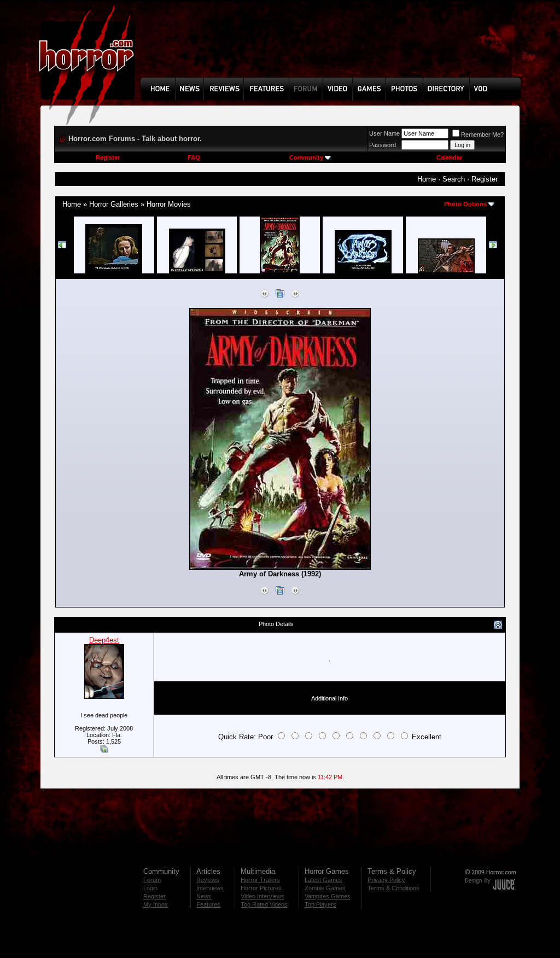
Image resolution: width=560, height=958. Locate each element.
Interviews (210, 888)
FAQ (194, 157)
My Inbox (155, 904)
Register (108, 157)
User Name (384, 133)
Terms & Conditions (393, 888)
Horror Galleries (113, 204)
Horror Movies (169, 204)
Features (208, 904)
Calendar (449, 157)
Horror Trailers (260, 880)
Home (426, 179)
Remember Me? (482, 134)
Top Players (320, 904)
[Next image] (295, 295)
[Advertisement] (334, 47)
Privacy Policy (386, 880)
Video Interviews (262, 896)
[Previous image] (264, 295)
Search (453, 179)
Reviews (207, 880)
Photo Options (465, 204)
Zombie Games (325, 888)
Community (306, 157)
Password (382, 145)
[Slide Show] (280, 295)
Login (150, 888)
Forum (152, 880)
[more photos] (62, 247)
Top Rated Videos (264, 904)
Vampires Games (328, 896)
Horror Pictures (261, 888)
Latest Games (323, 880)
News (204, 896)
